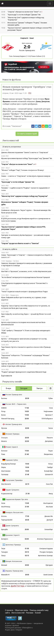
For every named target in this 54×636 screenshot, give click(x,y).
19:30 (27, 415)
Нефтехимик (48, 411)
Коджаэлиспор (6, 494)
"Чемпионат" (16, 126)
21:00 (27, 507)
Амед (51, 494)
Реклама (29, 613)
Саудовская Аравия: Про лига (17, 499)
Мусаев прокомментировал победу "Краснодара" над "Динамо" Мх (26, 158)
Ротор (3, 411)
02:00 (27, 539)
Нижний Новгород (7, 419)
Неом (3, 503)
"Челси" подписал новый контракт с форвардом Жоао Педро (24, 291)
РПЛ (29, 93)
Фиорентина (48, 454)
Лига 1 (8, 168)
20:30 (27, 398)
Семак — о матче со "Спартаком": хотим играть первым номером (25, 176)
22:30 (27, 441)
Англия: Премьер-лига (14, 424)
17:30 (27, 408)
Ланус (3, 555)
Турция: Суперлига (12, 490)
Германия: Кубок (12, 460)
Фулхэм (4, 428)
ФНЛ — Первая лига (12, 295)
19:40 (27, 503)
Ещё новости (6, 376)
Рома (3, 454)
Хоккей (38, 613)
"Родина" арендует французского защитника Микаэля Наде (23, 372)
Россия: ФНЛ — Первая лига (16, 404)
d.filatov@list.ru (27, 628)
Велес (3, 415)
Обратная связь (21, 610)
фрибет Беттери (17, 586)
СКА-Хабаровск (47, 419)
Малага (4, 441)
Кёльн (50, 464)
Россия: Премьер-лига (27, 50)
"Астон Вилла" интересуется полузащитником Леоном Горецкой (25, 277)
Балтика (4, 398)
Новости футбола (12, 80)
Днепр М (50, 520)
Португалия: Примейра (14, 480)
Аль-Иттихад (5, 507)
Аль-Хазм (49, 507)
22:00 (27, 428)
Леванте (50, 438)
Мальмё (4, 565)
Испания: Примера (12, 434)
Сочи (51, 408)
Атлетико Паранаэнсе (45, 539)
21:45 (27, 454)
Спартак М (24, 38)
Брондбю (4, 529)
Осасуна (4, 438)
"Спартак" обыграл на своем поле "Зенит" (23, 12)
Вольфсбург (48, 471)
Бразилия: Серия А (12, 535)
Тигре (3, 548)
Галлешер (4, 474)
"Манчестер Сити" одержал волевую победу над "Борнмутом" (24, 196)
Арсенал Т (49, 415)
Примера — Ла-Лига (12, 261)
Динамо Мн (48, 516)
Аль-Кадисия (48, 503)
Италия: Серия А (12, 447)
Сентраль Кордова (46, 548)
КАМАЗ (4, 408)
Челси (50, 428)
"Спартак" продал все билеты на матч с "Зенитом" (20, 243)
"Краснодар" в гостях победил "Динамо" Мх (24, 15)
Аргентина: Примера (13, 545)
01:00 (27, 548)
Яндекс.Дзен (9, 630)
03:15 (27, 552)
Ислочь (4, 516)
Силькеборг (48, 529)
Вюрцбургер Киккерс (8, 464)
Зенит (32, 38)
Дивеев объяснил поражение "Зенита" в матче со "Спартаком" (24, 152)
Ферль (3, 467)
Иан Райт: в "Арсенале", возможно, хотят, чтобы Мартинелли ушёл (26, 271)
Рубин (50, 398)
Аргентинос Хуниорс (45, 555)
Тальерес (4, 552)
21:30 (28, 494)
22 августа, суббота (10, 249)
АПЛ (7, 194)
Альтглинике (5, 471)
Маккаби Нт (5, 575)
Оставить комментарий (27, 134)
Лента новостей (11, 140)
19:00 (27, 464)
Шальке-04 (49, 474)
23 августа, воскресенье (12, 147)
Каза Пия (49, 484)
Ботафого (4, 539)
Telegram (19, 630)
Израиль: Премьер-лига (14, 571)
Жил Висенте (6, 484)
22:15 (27, 484)
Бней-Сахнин (48, 575)
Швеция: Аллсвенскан (14, 561)
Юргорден (49, 565)
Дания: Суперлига (12, 526)
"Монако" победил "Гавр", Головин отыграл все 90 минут (22, 170)
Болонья (4, 451)
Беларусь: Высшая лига (14, 512)
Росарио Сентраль (46, 552)
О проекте (9, 610)
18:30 (27, 411)
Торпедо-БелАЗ (6, 520)
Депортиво (49, 441)
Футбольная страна (24, 623)
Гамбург (50, 467)
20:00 (27, 419)
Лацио (50, 451)
